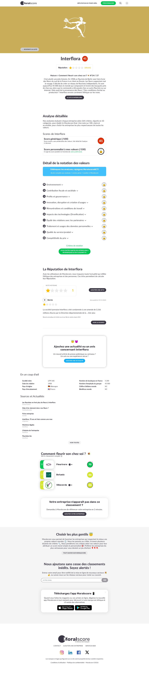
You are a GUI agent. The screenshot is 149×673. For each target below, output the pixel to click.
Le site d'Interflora (74, 97)
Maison (53, 75)
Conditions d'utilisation (58, 662)
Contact (57, 646)
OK (104, 580)
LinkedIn (70, 652)
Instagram (62, 652)
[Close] (105, 592)
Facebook (79, 652)
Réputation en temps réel (87, 3)
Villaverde (62, 485)
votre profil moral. (76, 152)
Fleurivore (62, 464)
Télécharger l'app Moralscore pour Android (83, 608)
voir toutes (74, 442)
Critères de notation (74, 246)
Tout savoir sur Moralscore (74, 553)
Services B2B (90, 646)
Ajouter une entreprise (73, 646)
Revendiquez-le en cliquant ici (75, 251)
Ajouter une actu (97, 290)
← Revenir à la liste (29, 49)
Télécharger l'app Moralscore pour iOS (65, 608)
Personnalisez (108, 3)
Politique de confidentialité (75, 662)
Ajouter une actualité (74, 360)
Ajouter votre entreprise (74, 514)
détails (87, 68)
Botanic (60, 474)
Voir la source (98, 322)
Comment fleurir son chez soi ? (73, 75)
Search (120, 3)
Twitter (87, 652)
